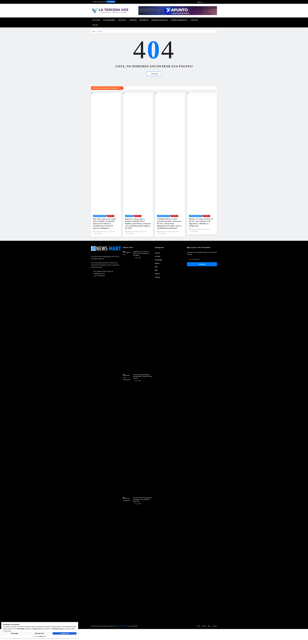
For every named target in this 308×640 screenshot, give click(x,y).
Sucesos (96, 20)
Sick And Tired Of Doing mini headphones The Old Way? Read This (142, 499)
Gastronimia (109, 20)
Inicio (93, 31)
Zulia (95, 25)
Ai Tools (157, 256)
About (204, 626)
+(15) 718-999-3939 (99, 276)
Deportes (144, 20)
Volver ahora (154, 74)
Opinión (133, 20)
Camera (157, 274)
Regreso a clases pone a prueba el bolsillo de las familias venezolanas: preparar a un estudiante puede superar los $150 (138, 223)
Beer (156, 267)
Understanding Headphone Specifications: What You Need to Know (142, 376)
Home (198, 626)
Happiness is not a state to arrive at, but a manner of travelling (141, 253)
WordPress (118, 626)
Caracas (157, 277)
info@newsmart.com (99, 273)
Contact (214, 626)
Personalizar (14, 633)
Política (122, 20)
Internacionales (159, 20)
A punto (194, 20)
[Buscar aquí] (216, 20)
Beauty (157, 263)
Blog (209, 626)
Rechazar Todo (39, 633)
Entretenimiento (179, 20)
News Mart (125, 626)
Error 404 (99, 31)
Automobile (158, 260)
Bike (156, 270)
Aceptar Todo (64, 633)
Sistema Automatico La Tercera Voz (105, 231)
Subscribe (202, 264)
